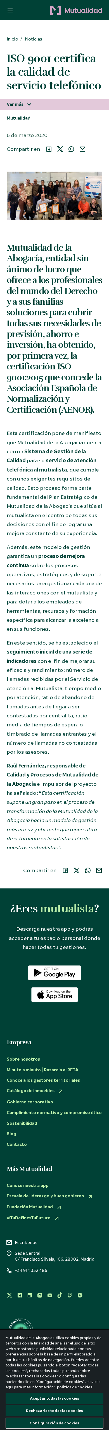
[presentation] (8, 10)
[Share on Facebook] (49, 149)
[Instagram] (39, 1295)
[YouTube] (50, 1295)
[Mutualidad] (61, 11)
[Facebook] (19, 1295)
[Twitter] (9, 1295)
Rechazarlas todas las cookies (54, 1410)
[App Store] (54, 994)
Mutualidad (18, 118)
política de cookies (74, 1387)
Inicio (12, 39)
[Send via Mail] (82, 149)
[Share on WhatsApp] (71, 149)
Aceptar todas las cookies (54, 1398)
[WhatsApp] (80, 1295)
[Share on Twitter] (60, 149)
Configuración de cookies (54, 1423)
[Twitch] (70, 1295)
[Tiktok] (60, 1295)
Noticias (33, 39)
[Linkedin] (29, 1295)
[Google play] (54, 972)
